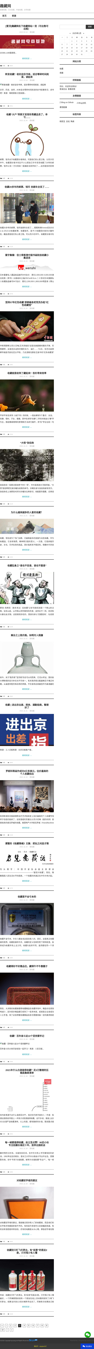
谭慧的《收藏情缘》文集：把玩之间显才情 (27, 843)
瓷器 (14, 16)
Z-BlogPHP (81, 1340)
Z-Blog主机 (81, 103)
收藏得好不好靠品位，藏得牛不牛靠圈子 (27, 966)
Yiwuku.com (90, 1340)
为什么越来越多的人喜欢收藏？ (27, 512)
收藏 (3, 66)
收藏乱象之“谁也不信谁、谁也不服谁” (26, 565)
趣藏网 (5, 6)
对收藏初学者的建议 (27, 1180)
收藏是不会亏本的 (27, 896)
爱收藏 (32, 32)
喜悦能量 (63, 107)
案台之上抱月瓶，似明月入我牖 (27, 635)
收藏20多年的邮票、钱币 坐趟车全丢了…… (27, 187)
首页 (4, 16)
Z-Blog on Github (66, 102)
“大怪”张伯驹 (27, 443)
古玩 (68, 121)
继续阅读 (27, 58)
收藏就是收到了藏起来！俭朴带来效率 (26, 373)
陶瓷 (72, 121)
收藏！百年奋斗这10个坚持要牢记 (27, 1036)
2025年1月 (77, 33)
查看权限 (71, 89)
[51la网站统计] (33, 1340)
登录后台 (63, 89)
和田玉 (62, 121)
